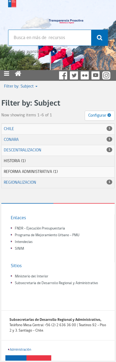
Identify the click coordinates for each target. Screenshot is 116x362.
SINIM (19, 249)
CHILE (9, 129)
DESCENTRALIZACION (22, 150)
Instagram (106, 75)
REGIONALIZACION (20, 182)
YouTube (95, 75)
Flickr (85, 75)
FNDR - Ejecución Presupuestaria (40, 229)
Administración (20, 349)
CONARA (11, 140)
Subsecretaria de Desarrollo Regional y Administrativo (56, 283)
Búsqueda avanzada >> (27, 52)
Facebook (63, 75)
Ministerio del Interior (31, 276)
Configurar (97, 115)
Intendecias (24, 242)
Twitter (74, 75)
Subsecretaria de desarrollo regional (12, 13)
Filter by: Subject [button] (19, 86)
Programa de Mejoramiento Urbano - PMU (47, 235)
